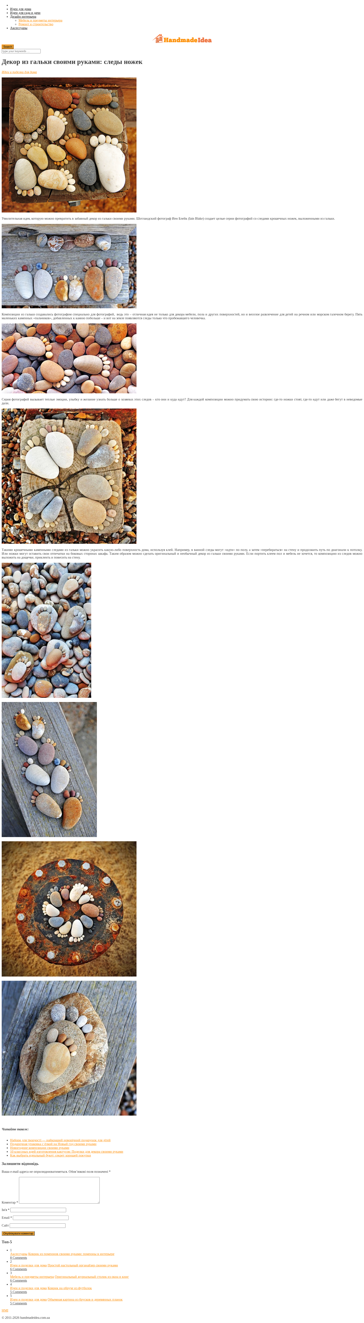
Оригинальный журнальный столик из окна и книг (92, 1276)
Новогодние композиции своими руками (39, 1148)
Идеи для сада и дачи (25, 13)
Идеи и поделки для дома (19, 72)
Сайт (5, 1225)
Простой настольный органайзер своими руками (83, 1265)
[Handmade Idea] (182, 39)
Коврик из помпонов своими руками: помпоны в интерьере (71, 1254)
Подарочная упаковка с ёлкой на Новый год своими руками (53, 1144)
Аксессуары (18, 28)
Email (7, 1217)
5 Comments (18, 1292)
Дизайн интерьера (23, 16)
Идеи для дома (20, 9)
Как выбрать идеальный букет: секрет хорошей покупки (50, 1155)
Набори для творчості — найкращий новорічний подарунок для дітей (60, 1140)
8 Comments (18, 1257)
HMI (5, 1310)
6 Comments (18, 1269)
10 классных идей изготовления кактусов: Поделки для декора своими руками (66, 1151)
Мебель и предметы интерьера (40, 20)
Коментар (10, 1202)
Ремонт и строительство (36, 24)
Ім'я (5, 1210)
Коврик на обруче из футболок (70, 1288)
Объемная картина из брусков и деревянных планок (85, 1299)
